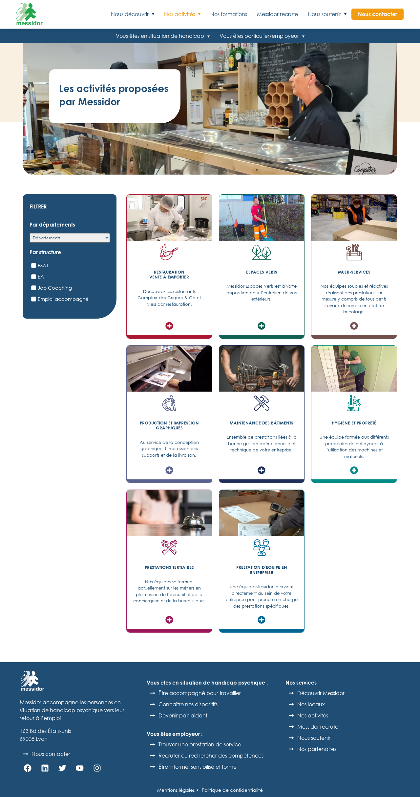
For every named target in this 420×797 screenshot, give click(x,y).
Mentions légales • (178, 790)
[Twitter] (62, 768)
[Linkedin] (45, 768)
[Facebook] (27, 768)
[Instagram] (97, 768)
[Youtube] (80, 768)
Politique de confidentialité (232, 790)
